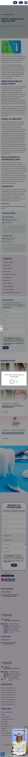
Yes (16, 381)
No (11, 381)
